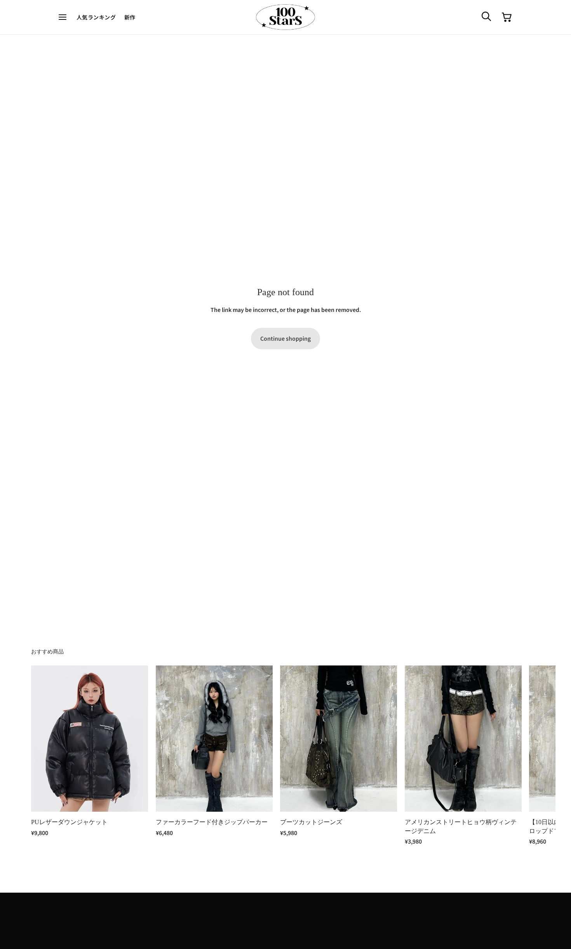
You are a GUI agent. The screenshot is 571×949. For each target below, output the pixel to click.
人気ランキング (96, 17)
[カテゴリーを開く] (63, 17)
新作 (130, 17)
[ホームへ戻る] (285, 17)
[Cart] (507, 17)
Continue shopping (285, 338)
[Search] (486, 16)
